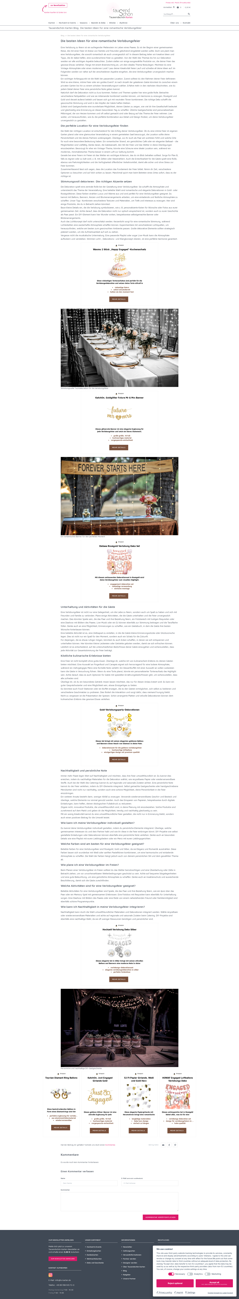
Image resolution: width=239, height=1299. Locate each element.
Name (63, 1178)
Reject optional (175, 1283)
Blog (62, 35)
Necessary (180, 1274)
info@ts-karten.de (63, 1280)
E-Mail (132, 1178)
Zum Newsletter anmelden (63, 1259)
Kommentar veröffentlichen (161, 1217)
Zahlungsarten (129, 1251)
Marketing (216, 1274)
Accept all (214, 1283)
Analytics (198, 1274)
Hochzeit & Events (94, 1247)
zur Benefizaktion (58, 5)
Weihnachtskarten (94, 1259)
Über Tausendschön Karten (134, 1267)
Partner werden (129, 1259)
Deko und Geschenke (95, 1263)
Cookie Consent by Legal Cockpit (220, 1293)
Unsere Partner (129, 1279)
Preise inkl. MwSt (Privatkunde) (178, 2)
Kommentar (110, 1145)
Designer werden (130, 1263)
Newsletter (127, 1247)
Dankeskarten (92, 1255)
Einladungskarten (94, 1251)
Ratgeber (127, 1275)
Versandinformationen (132, 1255)
